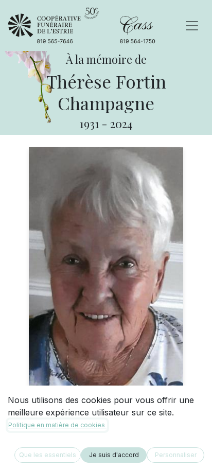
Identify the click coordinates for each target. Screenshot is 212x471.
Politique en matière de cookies (57, 425)
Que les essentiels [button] (47, 455)
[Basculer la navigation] (192, 26)
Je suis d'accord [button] (114, 455)
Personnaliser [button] (176, 455)
